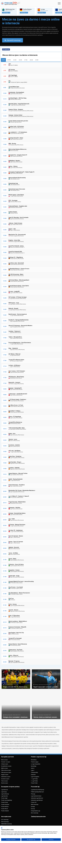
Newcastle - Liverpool (14, 382)
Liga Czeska (13, 224)
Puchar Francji (4, 802)
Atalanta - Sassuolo (14, 547)
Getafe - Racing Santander (16, 479)
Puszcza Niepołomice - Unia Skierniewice (20, 342)
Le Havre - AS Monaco (14, 365)
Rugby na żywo (4, 774)
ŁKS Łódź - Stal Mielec (15, 450)
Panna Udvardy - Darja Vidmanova (18, 644)
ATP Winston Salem (14, 582)
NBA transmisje (34, 804)
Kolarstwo (12, 213)
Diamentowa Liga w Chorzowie (17, 189)
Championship (13, 144)
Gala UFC (12, 65)
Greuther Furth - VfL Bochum (16, 126)
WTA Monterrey (13, 423)
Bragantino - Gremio (14, 570)
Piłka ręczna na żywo (6, 772)
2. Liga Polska (34, 780)
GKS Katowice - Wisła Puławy (16, 376)
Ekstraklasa (12, 207)
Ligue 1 (11, 230)
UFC (10, 64)
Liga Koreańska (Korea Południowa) (18, 110)
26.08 (20, 60)
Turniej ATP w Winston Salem (16, 359)
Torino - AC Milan (13, 553)
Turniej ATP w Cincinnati (15, 638)
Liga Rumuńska (13, 218)
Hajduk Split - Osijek (14, 575)
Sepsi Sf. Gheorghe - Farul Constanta (18, 217)
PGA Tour (11, 598)
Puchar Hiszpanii (5, 804)
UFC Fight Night (13, 75)
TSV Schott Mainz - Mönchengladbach (19, 280)
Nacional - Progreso (14, 661)
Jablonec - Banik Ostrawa (15, 223)
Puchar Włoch (4, 808)
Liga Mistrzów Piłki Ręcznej (37, 789)
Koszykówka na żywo (6, 766)
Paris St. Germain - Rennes (16, 536)
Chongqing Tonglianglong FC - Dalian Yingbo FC (21, 172)
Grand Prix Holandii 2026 (15, 251)
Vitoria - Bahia (12, 558)
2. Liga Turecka (13, 315)
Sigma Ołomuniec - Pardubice (17, 484)
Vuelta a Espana (13, 211)
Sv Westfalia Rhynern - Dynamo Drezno (19, 268)
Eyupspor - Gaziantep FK (15, 388)
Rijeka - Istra (12, 433)
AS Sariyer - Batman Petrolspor (17, 524)
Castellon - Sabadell (14, 467)
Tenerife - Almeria (13, 610)
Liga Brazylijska (13, 560)
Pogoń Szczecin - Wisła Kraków (17, 502)
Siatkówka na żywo (5, 776)
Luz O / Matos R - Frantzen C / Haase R (19, 496)
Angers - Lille (12, 229)
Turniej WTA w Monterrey (15, 422)
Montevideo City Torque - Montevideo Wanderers (22, 490)
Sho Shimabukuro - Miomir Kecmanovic (19, 592)
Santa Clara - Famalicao (15, 456)
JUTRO (9, 60)
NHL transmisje (34, 813)
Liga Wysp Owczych (14, 298)
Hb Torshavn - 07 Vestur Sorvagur (18, 297)
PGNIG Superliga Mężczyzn (37, 791)
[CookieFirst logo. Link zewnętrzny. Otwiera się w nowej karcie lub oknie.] (1, 828)
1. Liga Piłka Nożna (14, 105)
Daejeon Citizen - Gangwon (16, 109)
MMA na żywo (4, 768)
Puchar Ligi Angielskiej (6, 800)
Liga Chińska (13, 139)
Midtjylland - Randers (14, 160)
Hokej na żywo (4, 764)
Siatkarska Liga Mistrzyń (37, 800)
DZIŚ (3, 60)
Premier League (13, 235)
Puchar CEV (34, 802)
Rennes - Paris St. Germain (16, 541)
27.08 (25, 60)
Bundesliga (33, 766)
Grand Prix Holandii (14, 247)
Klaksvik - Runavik (13, 308)
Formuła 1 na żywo (5, 761)
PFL (10, 81)
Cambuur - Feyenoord (14, 331)
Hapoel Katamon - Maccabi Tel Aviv (18, 473)
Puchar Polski (34, 783)
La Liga (11, 355)
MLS (11, 634)
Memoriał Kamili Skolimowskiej (17, 177)
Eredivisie (12, 99)
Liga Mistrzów (4, 789)
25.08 (14, 60)
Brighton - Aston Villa (14, 240)
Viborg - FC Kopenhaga (15, 416)
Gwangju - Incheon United (15, 115)
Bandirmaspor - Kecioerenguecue (18, 314)
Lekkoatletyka (13, 179)
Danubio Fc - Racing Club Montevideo (19, 320)
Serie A (11, 440)
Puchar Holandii (5, 810)
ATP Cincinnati (13, 639)
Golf (11, 599)
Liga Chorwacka (14, 434)
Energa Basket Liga (35, 810)
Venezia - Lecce (13, 439)
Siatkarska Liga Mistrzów (37, 798)
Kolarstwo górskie (14, 122)
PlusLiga (33, 793)
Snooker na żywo (5, 778)
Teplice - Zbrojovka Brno (15, 337)
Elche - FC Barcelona (14, 615)
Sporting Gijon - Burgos (15, 462)
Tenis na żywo (4, 780)
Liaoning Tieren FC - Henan (16, 138)
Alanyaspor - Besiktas (14, 507)
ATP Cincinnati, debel (15, 497)
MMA (16, 65)
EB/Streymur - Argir (14, 302)
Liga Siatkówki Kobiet (36, 796)
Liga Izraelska (13, 474)
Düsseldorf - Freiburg (14, 411)
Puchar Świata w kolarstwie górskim (18, 120)
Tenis (21, 361)
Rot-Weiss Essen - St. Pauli (16, 405)
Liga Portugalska (14, 326)
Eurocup (33, 808)
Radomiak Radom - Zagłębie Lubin (18, 206)
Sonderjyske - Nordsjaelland (16, 92)
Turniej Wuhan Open (14, 86)
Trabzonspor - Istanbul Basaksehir (18, 393)
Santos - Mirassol (13, 655)
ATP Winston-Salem (14, 361)
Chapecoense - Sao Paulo (15, 649)
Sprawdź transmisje (14, 40)
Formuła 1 (21, 247)
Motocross (12, 150)
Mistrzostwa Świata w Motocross (17, 149)
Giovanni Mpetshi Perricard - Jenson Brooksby (21, 581)
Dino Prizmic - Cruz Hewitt (16, 587)
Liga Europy (4, 791)
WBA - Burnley (12, 143)
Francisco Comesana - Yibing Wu (17, 627)
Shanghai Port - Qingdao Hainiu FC (18, 155)
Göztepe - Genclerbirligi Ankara (17, 513)
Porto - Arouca (13, 604)
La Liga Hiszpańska (35, 764)
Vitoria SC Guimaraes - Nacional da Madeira (20, 325)
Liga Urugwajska (14, 321)
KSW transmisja (5, 821)
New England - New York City (16, 632)
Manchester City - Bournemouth (17, 234)
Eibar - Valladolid (13, 348)
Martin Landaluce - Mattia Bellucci (18, 621)
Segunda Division (14, 349)
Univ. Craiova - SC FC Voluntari (17, 371)
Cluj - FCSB (12, 519)
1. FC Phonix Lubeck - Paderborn (17, 399)
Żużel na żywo (4, 783)
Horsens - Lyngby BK (14, 291)
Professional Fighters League (17, 82)
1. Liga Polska (13, 196)
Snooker (22, 88)
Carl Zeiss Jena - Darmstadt (16, 263)
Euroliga (33, 806)
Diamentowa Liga (13, 183)
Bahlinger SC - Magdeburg (16, 257)
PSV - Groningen (13, 200)
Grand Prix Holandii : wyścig (16, 246)
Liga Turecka (13, 389)
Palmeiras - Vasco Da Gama (16, 564)
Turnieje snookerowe (15, 88)
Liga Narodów (4, 796)
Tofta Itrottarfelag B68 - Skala (17, 428)
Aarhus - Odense (13, 166)
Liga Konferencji (5, 793)
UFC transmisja (4, 819)
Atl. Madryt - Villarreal (14, 354)
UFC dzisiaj (12, 69)
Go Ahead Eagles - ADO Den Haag (17, 98)
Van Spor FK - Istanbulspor (16, 530)
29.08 (36, 60)
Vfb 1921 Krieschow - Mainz (16, 274)
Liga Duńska (13, 93)
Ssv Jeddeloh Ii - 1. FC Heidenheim (18, 132)
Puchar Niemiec (13, 127)
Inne (20, 122)
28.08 (31, 60)
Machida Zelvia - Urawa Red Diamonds (19, 103)
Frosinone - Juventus (14, 445)
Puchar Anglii (4, 798)
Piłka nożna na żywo (6, 770)
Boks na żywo (4, 759)
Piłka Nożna (19, 93)
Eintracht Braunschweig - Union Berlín (19, 285)
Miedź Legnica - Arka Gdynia (16, 194)
